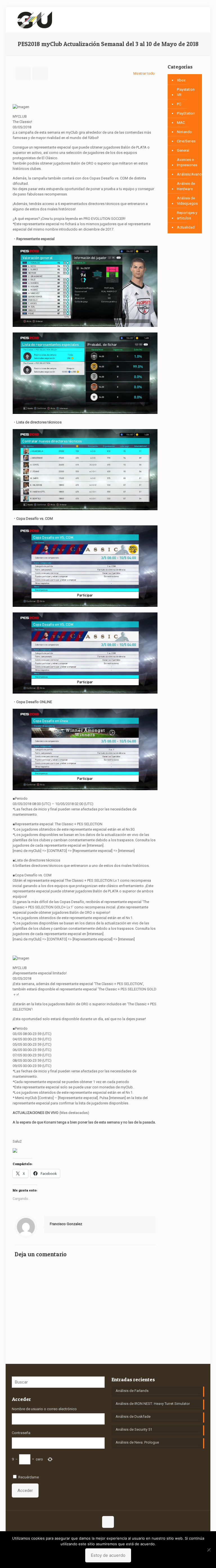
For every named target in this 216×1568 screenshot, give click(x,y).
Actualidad (186, 227)
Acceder (25, 1490)
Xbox (181, 80)
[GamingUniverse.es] (34, 19)
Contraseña (21, 1433)
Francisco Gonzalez (66, 1224)
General (183, 150)
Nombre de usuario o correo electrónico (44, 1409)
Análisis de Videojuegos (187, 201)
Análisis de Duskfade (133, 1416)
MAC (181, 122)
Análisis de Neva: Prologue (137, 1442)
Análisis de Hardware (186, 186)
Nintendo (184, 132)
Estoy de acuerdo (108, 1555)
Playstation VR (186, 92)
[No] (209, 1550)
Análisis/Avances (191, 174)
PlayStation (186, 113)
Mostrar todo (144, 73)
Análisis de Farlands (132, 1391)
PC (179, 104)
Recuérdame (28, 1477)
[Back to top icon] (108, 1522)
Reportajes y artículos (187, 215)
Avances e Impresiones (187, 162)
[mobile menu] (195, 19)
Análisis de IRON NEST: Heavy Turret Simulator (153, 1403)
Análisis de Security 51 (134, 1429)
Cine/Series (186, 141)
